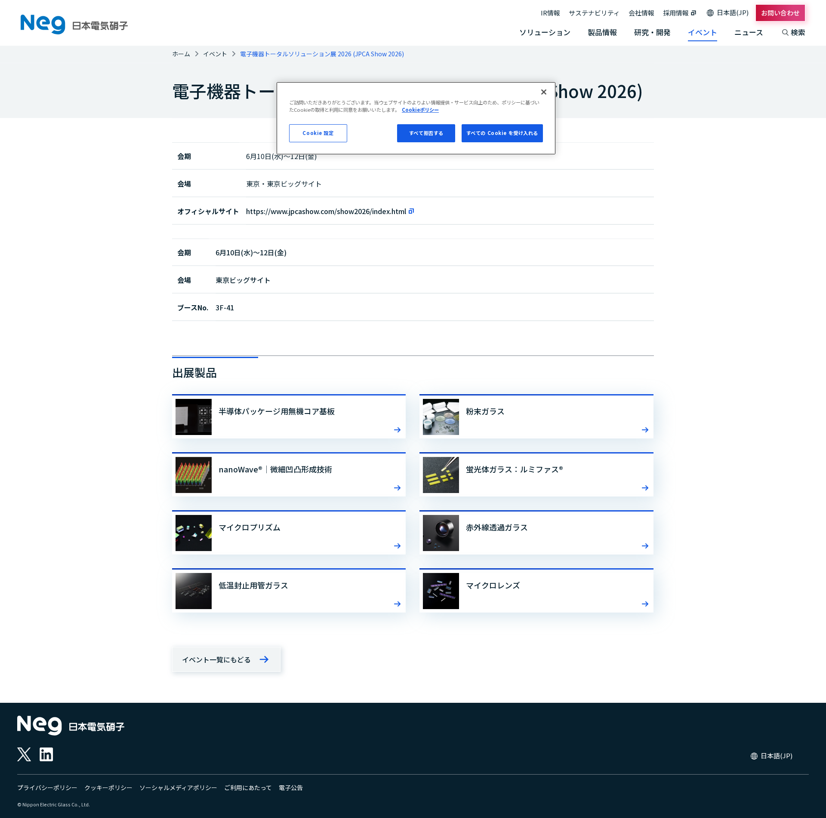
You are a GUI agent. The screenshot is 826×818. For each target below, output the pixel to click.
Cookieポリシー (420, 109)
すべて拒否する (426, 132)
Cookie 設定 (317, 132)
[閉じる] (543, 92)
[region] (416, 118)
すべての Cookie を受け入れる (502, 132)
